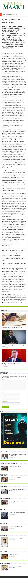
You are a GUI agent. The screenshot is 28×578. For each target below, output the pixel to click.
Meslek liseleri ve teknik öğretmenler (17, 512)
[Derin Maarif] (14, 6)
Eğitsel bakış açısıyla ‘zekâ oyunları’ (17, 501)
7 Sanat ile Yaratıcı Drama (15, 466)
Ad (3, 392)
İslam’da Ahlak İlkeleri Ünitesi (15, 477)
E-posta (4, 397)
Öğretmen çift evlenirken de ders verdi (10, 14)
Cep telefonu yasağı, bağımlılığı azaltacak (12, 327)
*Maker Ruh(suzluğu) (13, 554)
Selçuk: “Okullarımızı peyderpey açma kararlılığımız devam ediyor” (11, 364)
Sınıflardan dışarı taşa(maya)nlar (16, 538)
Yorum (3, 379)
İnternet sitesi (5, 401)
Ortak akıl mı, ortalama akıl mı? (16, 526)
